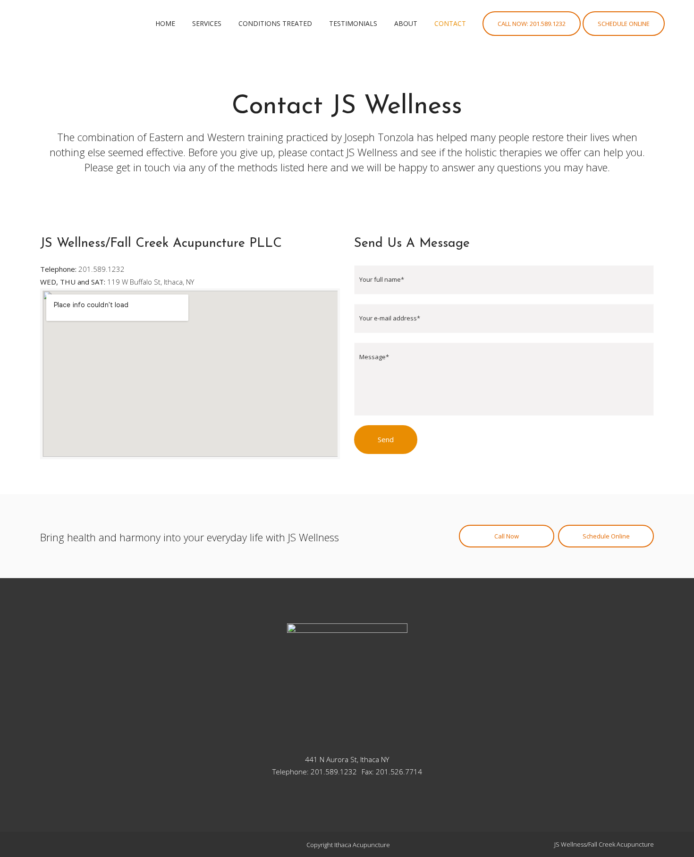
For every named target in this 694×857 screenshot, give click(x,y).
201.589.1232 (101, 269)
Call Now (506, 536)
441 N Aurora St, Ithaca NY (347, 759)
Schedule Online (624, 23)
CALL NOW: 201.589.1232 (532, 23)
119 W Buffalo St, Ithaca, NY (150, 281)
